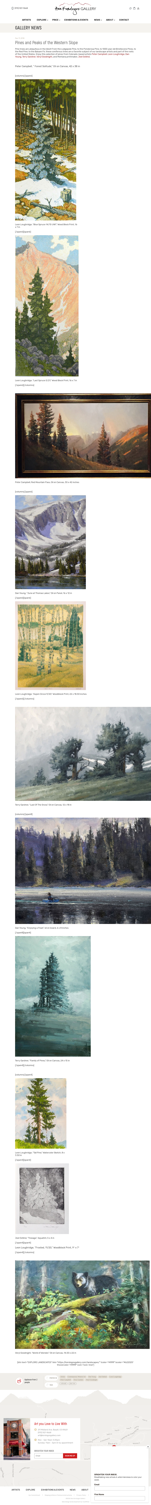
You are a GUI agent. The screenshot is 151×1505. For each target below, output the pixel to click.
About (109, 20)
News (97, 20)
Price (55, 20)
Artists (26, 20)
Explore (41, 20)
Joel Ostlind (84, 56)
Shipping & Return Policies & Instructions (58, 1495)
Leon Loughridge (116, 54)
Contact (124, 20)
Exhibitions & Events (76, 20)
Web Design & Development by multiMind (75, 1502)
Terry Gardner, (29, 56)
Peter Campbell (99, 54)
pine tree (72, 1383)
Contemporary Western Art (77, 1377)
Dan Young (92, 1377)
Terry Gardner (78, 1380)
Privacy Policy (81, 1495)
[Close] (148, 1446)
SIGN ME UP (70, 1456)
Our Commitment (34, 1495)
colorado (63, 1383)
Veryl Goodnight (44, 56)
